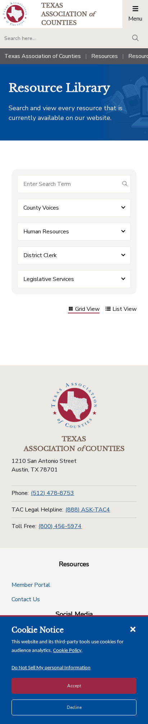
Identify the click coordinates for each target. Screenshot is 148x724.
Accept (74, 686)
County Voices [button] (41, 208)
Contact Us (25, 599)
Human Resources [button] (46, 232)
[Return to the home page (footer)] (74, 406)
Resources (104, 56)
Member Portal (30, 585)
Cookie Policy (67, 650)
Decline (74, 707)
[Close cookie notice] (133, 629)
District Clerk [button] (40, 255)
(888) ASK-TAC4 (87, 510)
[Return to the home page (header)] (15, 14)
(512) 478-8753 (52, 493)
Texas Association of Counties (42, 56)
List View (124, 309)
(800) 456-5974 (60, 526)
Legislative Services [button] (48, 279)
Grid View (87, 309)
